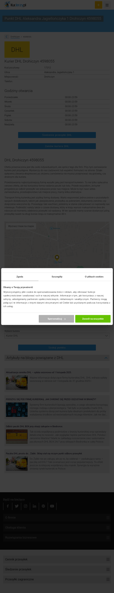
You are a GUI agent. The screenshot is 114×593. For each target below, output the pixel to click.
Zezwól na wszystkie (93, 318)
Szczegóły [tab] (57, 276)
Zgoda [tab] (19, 276)
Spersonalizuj (55, 318)
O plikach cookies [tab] (94, 276)
